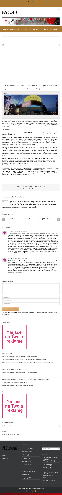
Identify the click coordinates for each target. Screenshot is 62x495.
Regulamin (5, 458)
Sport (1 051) (26, 474)
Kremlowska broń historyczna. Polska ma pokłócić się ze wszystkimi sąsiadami (24, 359)
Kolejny (56, 38)
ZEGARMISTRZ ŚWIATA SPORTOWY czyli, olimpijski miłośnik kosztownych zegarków (26, 379)
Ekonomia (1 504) (28, 451)
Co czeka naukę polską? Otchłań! (12, 369)
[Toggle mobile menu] (59, 9)
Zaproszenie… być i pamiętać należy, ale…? (15, 382)
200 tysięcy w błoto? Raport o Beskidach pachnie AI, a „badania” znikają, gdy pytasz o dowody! (28, 362)
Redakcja (4, 455)
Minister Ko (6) (27, 461)
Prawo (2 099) (27, 468)
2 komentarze (30, 178)
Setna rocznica (7, 376)
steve (9, 231)
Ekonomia (23, 178)
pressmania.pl (16, 436)
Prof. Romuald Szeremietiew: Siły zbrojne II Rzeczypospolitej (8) (20, 372)
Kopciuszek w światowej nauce (11, 366)
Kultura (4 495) (27, 458)
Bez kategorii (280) (28, 448)
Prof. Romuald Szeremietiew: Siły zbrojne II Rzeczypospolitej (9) (20, 356)
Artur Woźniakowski (8, 178)
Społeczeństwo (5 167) (29, 471)
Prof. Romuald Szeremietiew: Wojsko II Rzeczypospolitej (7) (19, 385)
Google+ (2, 494)
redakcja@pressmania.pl (12, 434)
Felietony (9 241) (27, 455)
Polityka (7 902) (27, 464)
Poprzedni (50, 38)
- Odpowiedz (24, 231)
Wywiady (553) (27, 478)
